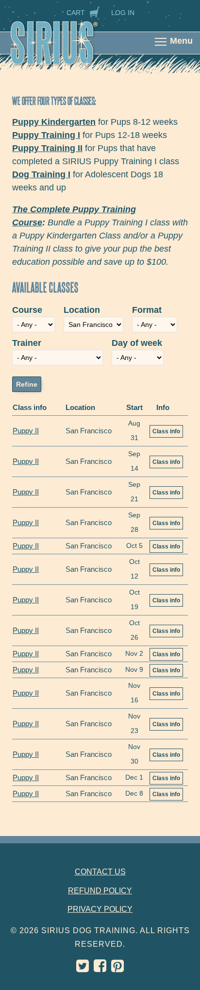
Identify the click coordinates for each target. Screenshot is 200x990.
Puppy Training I (46, 135)
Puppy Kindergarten (54, 122)
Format (147, 310)
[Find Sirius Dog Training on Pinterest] (117, 968)
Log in (122, 13)
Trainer (26, 343)
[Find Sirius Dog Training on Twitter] (82, 968)
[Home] (64, 49)
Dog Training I (41, 174)
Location (82, 310)
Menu (181, 41)
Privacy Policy (100, 909)
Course (27, 310)
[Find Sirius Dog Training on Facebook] (100, 968)
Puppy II (26, 431)
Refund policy (100, 891)
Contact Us (100, 872)
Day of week (137, 343)
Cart (76, 13)
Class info (166, 431)
